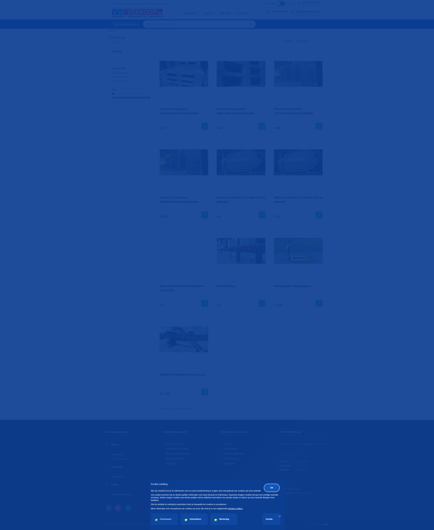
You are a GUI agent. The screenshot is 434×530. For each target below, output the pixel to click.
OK (271, 488)
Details (269, 519)
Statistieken (195, 519)
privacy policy (235, 508)
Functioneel (165, 519)
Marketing (224, 519)
